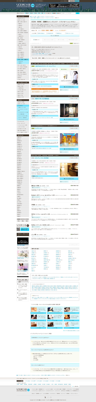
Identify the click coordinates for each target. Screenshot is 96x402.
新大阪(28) (44, 288)
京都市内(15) (47, 289)
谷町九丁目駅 (70, 259)
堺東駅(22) (19, 210)
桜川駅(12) (19, 165)
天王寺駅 (57, 252)
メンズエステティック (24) (23, 112)
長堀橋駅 (45, 261)
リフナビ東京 (51, 380)
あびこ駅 (33, 267)
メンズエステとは (34, 390)
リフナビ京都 (39, 380)
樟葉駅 (69, 267)
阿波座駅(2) (19, 164)
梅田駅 (45, 250)
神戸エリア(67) (20, 91)
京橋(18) (70, 287)
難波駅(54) (19, 142)
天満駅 (57, 258)
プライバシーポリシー (74, 393)
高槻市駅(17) (19, 205)
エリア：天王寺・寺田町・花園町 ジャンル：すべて (41, 53)
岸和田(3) (59, 288)
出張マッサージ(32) (21, 20)
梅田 (42, 13)
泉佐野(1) (66, 288)
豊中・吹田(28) (20, 70)
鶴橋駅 (69, 261)
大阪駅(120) (19, 137)
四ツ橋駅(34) (19, 160)
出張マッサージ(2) (21, 84)
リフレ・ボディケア (21, 123)
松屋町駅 (33, 261)
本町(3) (55, 285)
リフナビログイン (53, 393)
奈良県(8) (42, 289)
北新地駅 (45, 254)
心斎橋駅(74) (19, 144)
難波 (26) (20, 46)
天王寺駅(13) (19, 147)
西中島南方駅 (33, 265)
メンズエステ (20, 105)
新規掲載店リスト (41, 389)
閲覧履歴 (54, 13)
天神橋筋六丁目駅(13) (21, 171)
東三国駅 (57, 265)
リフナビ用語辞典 (76, 389)
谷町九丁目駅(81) (20, 178)
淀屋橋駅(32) (19, 140)
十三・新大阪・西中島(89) (22, 66)
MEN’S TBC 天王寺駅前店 (40, 99)
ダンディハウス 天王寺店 (40, 158)
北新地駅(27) (19, 153)
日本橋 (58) (21, 48)
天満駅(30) (19, 169)
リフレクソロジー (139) (23, 125)
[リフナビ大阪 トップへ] (25, 6)
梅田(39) (33, 285)
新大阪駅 (33, 256)
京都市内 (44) (21, 87)
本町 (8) (20, 34)
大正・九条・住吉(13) (22, 65)
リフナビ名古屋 (45, 380)
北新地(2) (37, 285)
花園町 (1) (20, 63)
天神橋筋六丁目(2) (46, 285)
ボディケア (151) (22, 126)
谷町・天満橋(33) (21, 54)
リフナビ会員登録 (46, 393)
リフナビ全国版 (20, 380)
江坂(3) (52, 288)
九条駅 (45, 265)
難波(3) (39, 287)
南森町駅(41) (19, 155)
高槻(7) (35, 289)
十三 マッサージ (63, 298)
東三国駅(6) (19, 198)
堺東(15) (55, 288)
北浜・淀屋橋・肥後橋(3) (22, 30)
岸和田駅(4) (19, 212)
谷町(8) (58, 287)
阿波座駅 (69, 256)
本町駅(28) (19, 151)
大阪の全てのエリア (21, 18)
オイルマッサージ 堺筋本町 (67, 297)
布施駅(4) (18, 216)
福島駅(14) (19, 167)
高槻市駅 (57, 267)
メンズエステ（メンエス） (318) (23, 110)
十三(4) (35, 288)
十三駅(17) (19, 192)
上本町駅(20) (19, 183)
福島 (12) (20, 27)
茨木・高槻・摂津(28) (22, 72)
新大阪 (31, 13)
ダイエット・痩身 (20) (23, 117)
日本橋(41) (43, 287)
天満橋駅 (33, 259)
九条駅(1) (18, 196)
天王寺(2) (74, 287)
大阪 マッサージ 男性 (35, 297)
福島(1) (41, 285)
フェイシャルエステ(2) (51, 277)
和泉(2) (63, 288)
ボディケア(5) (37, 278)
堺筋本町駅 (70, 252)
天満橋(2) (62, 287)
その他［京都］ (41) (22, 89)
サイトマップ (63, 393)
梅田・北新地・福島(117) (22, 21)
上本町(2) (66, 287)
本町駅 (32, 254)
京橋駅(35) (19, 187)
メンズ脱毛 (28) (21, 114)
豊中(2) (74, 288)
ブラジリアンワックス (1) (23, 119)
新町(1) (71, 285)
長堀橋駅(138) (19, 182)
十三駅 (69, 263)
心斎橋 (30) (21, 41)
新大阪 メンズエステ (56, 298)
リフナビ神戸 (33, 380)
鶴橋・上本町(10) (21, 55)
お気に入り (59, 13)
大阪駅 (32, 250)
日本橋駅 (45, 252)
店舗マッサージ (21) (22, 107)
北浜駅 (69, 254)
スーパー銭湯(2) (44, 278)
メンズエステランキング (50, 390)
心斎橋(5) (74, 285)
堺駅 (32, 268)
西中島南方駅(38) (20, 194)
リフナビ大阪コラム (48, 13)
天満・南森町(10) (21, 52)
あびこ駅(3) (19, 201)
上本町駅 (57, 261)
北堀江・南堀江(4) (65, 285)
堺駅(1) (18, 208)
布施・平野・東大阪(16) (22, 74)
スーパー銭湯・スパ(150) (22, 132)
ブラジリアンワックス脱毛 (47, 298)
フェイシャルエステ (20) (23, 115)
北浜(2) (51, 285)
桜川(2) (47, 287)
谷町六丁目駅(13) (20, 176)
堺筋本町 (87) (21, 36)
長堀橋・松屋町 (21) (22, 43)
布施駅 (32, 270)
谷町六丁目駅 (58, 259)
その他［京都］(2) (54, 289)
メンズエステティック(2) (36, 277)
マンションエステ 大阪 (58, 297)
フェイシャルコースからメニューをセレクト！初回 (44, 117)
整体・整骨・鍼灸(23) (22, 130)
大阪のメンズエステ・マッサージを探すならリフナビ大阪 (48, 400)
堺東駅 (45, 268)
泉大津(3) (71, 288)
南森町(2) (54, 287)
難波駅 (69, 250)
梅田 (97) (20, 23)
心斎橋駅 (33, 252)
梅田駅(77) (19, 139)
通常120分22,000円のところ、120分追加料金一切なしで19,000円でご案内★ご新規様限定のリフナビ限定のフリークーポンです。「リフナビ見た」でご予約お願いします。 (44, 91)
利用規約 (67, 393)
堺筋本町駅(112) (20, 149)
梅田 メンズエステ (50, 297)
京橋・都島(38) (20, 57)
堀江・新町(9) (20, 37)
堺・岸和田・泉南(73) (22, 68)
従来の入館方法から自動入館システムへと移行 (43, 148)
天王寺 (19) (21, 61)
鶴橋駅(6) (18, 185)
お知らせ (33, 393)
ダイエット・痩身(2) (59, 277)
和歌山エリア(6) (21, 96)
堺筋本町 (27, 13)
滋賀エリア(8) (20, 95)
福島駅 (45, 258)
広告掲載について (39, 393)
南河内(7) (19, 77)
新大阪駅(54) (19, 158)
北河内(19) (20, 75)
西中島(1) (39, 288)
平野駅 (69, 265)
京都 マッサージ (43, 297)
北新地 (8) (20, 25)
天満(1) (51, 287)
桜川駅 (32, 258)
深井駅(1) (18, 214)
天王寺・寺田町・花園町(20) (23, 59)
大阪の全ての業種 (21, 101)
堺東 (39, 13)
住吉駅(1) (18, 191)
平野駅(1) (18, 200)
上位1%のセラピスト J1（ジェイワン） (44, 66)
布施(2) (39, 289)
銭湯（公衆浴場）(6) (51, 278)
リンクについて (57, 390)
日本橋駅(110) (19, 146)
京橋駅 (32, 263)
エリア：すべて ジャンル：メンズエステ (39, 54)
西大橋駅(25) (19, 162)
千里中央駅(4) (19, 203)
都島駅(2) (18, 189)
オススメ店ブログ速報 (57, 389)
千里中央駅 (46, 267)
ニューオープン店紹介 (49, 389)
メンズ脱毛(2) (43, 277)
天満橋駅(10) (19, 173)
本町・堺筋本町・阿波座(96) (23, 32)
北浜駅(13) (19, 156)
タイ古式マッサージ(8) (22, 128)
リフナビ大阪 (27, 380)
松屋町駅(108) (19, 180)
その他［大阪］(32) (21, 79)
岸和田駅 (57, 268)
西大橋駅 (57, 256)
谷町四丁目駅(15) (20, 174)
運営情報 (58, 393)
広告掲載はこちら (69, 390)
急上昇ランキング (41, 390)
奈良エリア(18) (20, 93)
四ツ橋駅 (45, 256)
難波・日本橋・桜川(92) (22, 45)
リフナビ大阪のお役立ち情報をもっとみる (71, 330)
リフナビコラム (69, 389)
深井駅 (69, 268)
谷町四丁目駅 (46, 259)
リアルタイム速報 (34, 389)
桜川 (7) (20, 50)
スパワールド (37, 128)
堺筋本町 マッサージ (37, 298)
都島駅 (45, 263)
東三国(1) (48, 288)
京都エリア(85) (20, 86)
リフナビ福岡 (57, 380)
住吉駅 (57, 263)
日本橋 (35, 13)
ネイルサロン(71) (21, 121)
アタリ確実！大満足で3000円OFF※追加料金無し (44, 86)
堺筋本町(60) (59, 285)
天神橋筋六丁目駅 (71, 258)
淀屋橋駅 (57, 250)
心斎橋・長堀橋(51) (21, 39)
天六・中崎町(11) (21, 28)
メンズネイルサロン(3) (68, 277)
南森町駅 (57, 254)
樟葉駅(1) (18, 207)
